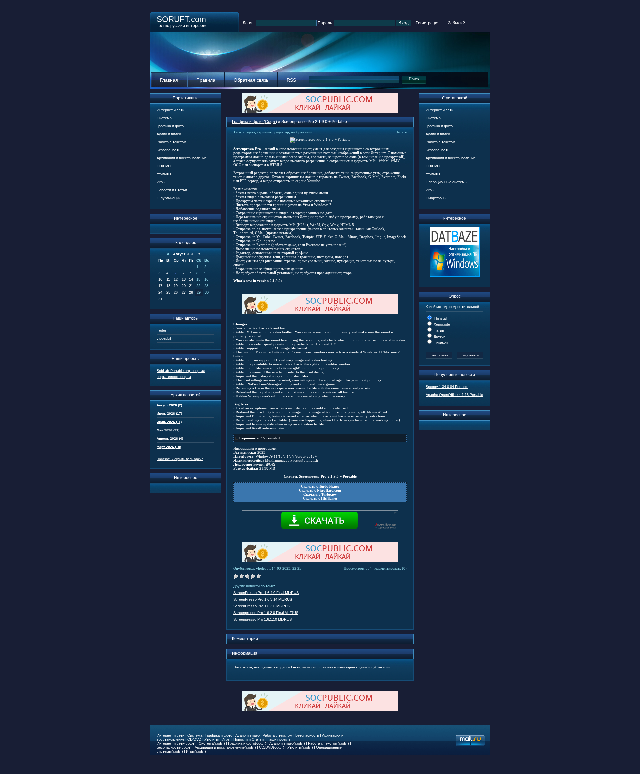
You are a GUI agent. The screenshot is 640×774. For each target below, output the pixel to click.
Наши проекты (279, 739)
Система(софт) (212, 743)
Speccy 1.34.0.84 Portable (447, 387)
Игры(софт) (196, 751)
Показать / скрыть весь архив (180, 459)
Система (164, 118)
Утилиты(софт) (300, 747)
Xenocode (441, 324)
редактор (281, 132)
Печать (401, 132)
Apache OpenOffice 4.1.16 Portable (454, 395)
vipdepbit (164, 338)
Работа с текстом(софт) (328, 743)
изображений (301, 132)
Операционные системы (446, 182)
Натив (438, 330)
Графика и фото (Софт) (254, 121)
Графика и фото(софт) (247, 743)
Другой (439, 336)
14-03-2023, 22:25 (286, 568)
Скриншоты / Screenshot (259, 438)
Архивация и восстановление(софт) (225, 747)
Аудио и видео (169, 134)
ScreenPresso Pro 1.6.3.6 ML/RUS (261, 606)
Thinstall (440, 318)
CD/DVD (164, 166)
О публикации (168, 198)
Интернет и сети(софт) (176, 743)
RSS (291, 80)
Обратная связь (251, 80)
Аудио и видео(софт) (287, 743)
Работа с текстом (171, 142)
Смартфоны (436, 198)
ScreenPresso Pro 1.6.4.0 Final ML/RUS (266, 593)
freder (161, 330)
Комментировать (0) (390, 568)
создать (249, 132)
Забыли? (456, 23)
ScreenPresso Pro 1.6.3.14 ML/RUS (262, 599)
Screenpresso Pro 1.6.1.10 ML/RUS (262, 619)
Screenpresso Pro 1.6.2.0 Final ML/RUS (265, 613)
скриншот (264, 132)
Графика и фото (170, 126)
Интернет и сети (170, 110)
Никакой (440, 342)
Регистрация (428, 23)
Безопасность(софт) (174, 747)
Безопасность (168, 150)
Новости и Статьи (172, 190)
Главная (169, 80)
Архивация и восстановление (182, 158)
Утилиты (164, 174)
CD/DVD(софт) (271, 747)
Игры (161, 182)
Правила (205, 80)
